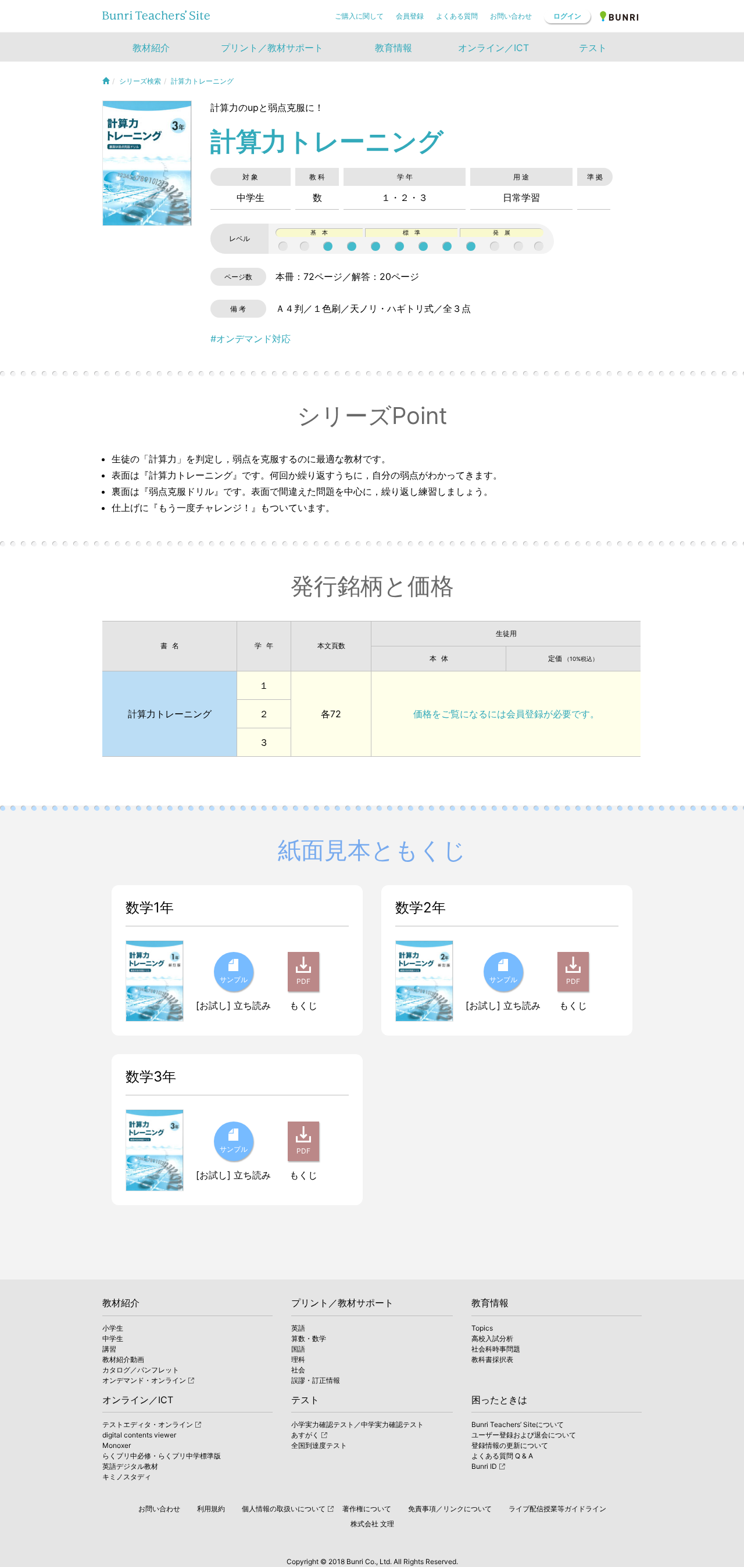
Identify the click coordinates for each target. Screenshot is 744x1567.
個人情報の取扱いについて (284, 1508)
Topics (482, 1328)
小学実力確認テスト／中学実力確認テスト (357, 1424)
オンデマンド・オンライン (144, 1380)
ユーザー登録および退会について (523, 1435)
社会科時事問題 (495, 1349)
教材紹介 (121, 1303)
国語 (298, 1349)
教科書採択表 (492, 1359)
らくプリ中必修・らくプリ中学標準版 (161, 1455)
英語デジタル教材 (130, 1466)
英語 (298, 1328)
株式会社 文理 (372, 1523)
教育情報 (490, 1303)
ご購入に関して (359, 16)
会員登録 (410, 16)
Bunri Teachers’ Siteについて (517, 1424)
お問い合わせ (511, 16)
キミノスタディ (126, 1476)
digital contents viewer (139, 1435)
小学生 (112, 1328)
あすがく (305, 1435)
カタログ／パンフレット (140, 1369)
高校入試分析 (492, 1338)
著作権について (366, 1508)
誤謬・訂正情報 (315, 1380)
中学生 (112, 1338)
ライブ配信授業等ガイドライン (557, 1508)
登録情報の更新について (509, 1445)
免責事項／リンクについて (450, 1508)
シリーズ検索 (140, 81)
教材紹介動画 (123, 1359)
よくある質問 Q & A (502, 1455)
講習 (109, 1349)
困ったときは (499, 1400)
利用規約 (211, 1508)
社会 (298, 1369)
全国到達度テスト (319, 1445)
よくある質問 (457, 16)
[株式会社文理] (620, 15)
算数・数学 (308, 1338)
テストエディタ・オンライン (147, 1424)
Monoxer (116, 1445)
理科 (298, 1359)
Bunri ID (484, 1466)
